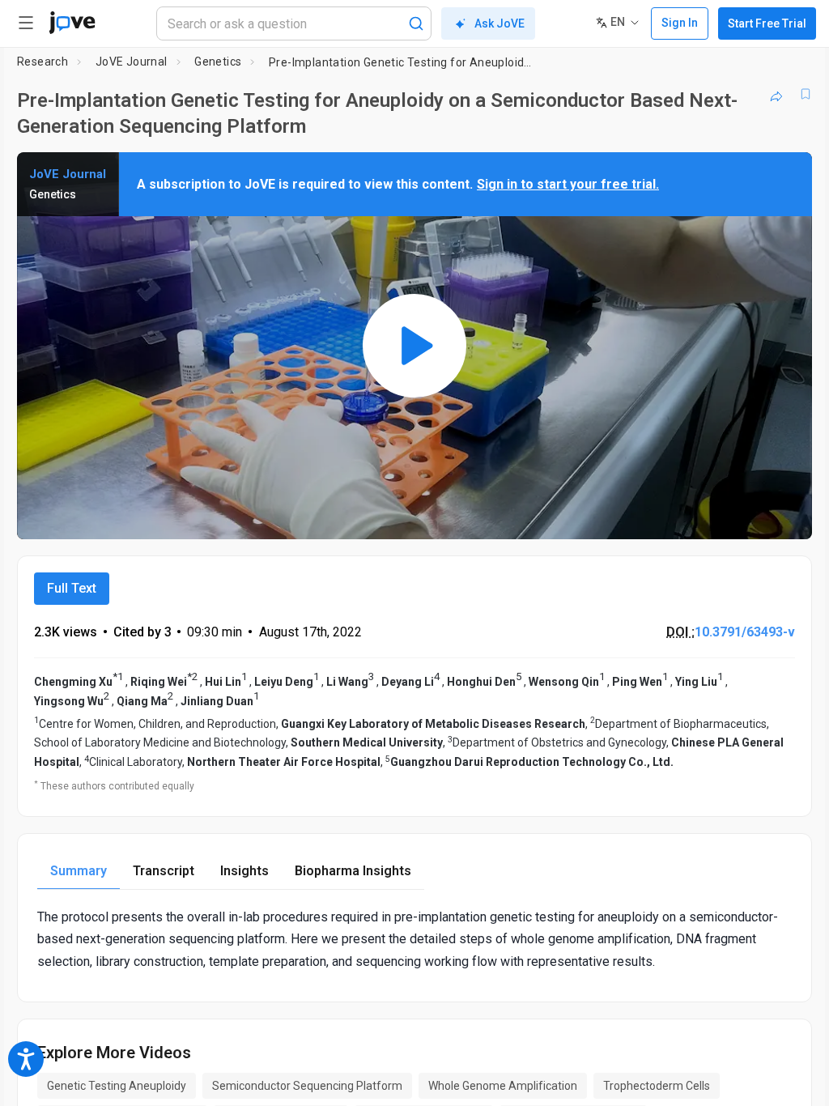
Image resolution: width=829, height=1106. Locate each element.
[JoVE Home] (72, 22)
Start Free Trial (767, 23)
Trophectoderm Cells (656, 1085)
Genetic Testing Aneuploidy (116, 1085)
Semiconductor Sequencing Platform (307, 1085)
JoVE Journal (132, 61)
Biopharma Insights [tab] (353, 870)
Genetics (217, 61)
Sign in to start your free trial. (568, 184)
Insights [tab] (244, 870)
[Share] (776, 93)
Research (42, 61)
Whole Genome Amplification (502, 1085)
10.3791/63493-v (745, 632)
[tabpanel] (414, 939)
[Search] (416, 23)
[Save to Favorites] (805, 93)
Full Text (71, 588)
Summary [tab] (78, 870)
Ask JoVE (499, 23)
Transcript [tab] (163, 870)
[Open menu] (26, 23)
